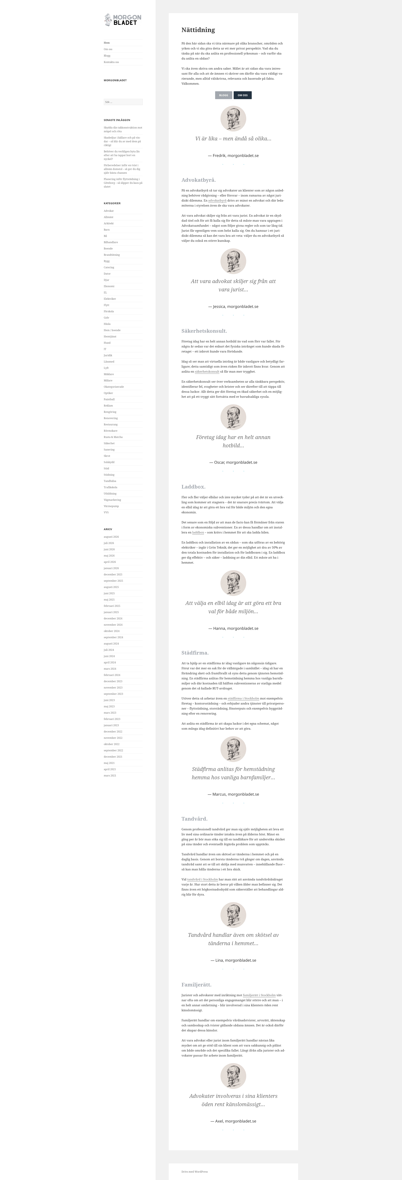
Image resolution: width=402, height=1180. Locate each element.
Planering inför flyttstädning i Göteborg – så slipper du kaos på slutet (123, 182)
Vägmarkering (112, 500)
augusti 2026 (111, 536)
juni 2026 (109, 549)
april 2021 (110, 769)
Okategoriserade (114, 386)
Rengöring (110, 412)
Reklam (108, 405)
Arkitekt (109, 223)
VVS (106, 512)
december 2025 (113, 574)
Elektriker (110, 298)
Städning (109, 474)
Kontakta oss (111, 62)
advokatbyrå (217, 200)
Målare (108, 380)
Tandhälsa (110, 481)
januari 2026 (111, 568)
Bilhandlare (111, 242)
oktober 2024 (112, 631)
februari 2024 (112, 675)
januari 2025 (111, 612)
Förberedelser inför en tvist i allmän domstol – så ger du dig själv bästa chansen (122, 169)
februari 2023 (112, 719)
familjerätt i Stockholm (259, 995)
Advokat (109, 211)
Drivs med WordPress (195, 1171)
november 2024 (113, 624)
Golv (106, 317)
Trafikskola (110, 487)
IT (105, 349)
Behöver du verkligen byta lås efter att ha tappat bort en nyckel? (122, 155)
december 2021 (113, 756)
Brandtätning (112, 255)
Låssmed (109, 361)
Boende (108, 248)
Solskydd (109, 462)
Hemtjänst (110, 336)
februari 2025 (112, 606)
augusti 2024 (111, 643)
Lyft (106, 368)
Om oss (108, 49)
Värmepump (111, 506)
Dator (107, 273)
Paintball (109, 399)
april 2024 (110, 662)
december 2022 (113, 731)
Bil (105, 236)
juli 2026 (109, 543)
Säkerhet (109, 443)
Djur (106, 280)
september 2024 (113, 637)
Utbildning (110, 493)
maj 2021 (109, 763)
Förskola (109, 311)
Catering (109, 267)
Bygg (107, 261)
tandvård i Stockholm (202, 879)
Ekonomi (109, 286)
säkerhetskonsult (207, 371)
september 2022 (113, 750)
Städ (106, 468)
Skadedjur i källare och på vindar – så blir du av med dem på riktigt (122, 141)
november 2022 (113, 738)
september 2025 (113, 580)
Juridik (108, 355)
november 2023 (113, 687)
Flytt (106, 305)
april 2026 (110, 562)
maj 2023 (109, 706)
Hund (107, 342)
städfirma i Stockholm (243, 698)
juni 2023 (109, 700)
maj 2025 (109, 599)
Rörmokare (110, 430)
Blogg (107, 55)
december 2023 (113, 681)
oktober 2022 (112, 744)
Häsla (107, 324)
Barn (107, 229)
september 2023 (113, 694)
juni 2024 (109, 656)
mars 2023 (110, 712)
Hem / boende (112, 330)
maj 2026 (109, 555)
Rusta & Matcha (113, 437)
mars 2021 (110, 775)
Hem (107, 42)
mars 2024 (110, 668)
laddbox (198, 532)
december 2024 (113, 618)
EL (105, 292)
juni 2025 (109, 593)
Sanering (109, 449)
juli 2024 (109, 650)
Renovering (111, 418)
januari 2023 (111, 725)
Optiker (108, 393)
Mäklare (109, 374)
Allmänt (108, 217)
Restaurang (111, 424)
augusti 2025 (111, 587)
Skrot (107, 456)
